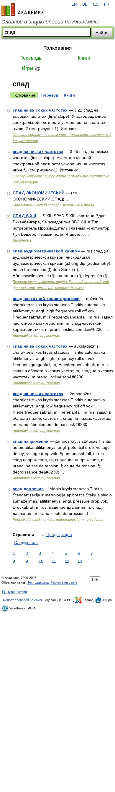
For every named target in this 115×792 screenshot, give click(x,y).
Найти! (102, 32)
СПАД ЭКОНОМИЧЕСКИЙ (39, 193)
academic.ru (22, 9)
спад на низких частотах (38, 151)
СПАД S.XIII (24, 215)
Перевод (49, 95)
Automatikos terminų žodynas (36, 335)
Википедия (22, 240)
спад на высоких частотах (40, 110)
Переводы (30, 57)
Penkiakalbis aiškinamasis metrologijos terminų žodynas (58, 520)
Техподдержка (38, 582)
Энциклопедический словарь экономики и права (53, 205)
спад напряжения (30, 441)
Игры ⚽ (31, 68)
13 (80, 561)
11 (54, 561)
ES (95, 4)
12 (67, 561)
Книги (84, 57)
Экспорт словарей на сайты (22, 600)
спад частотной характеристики (46, 298)
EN (74, 4)
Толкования (58, 48)
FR (106, 4)
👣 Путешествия (14, 592)
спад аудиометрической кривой (46, 251)
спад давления (28, 488)
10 (41, 561)
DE (85, 4)
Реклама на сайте (63, 582)
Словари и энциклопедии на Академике (50, 22)
